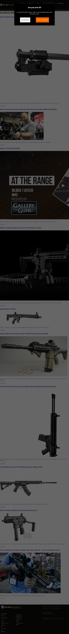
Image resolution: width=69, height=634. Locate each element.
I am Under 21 (25, 20)
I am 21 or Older (42, 20)
